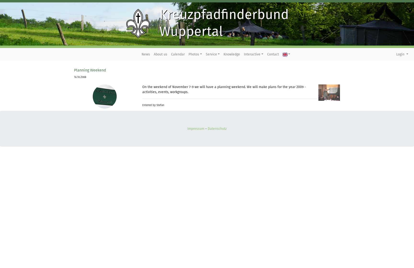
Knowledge (232, 54)
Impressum (195, 129)
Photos (194, 54)
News (146, 54)
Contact (273, 54)
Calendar (178, 54)
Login (400, 54)
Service (211, 54)
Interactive (252, 54)
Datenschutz (217, 129)
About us (160, 54)
